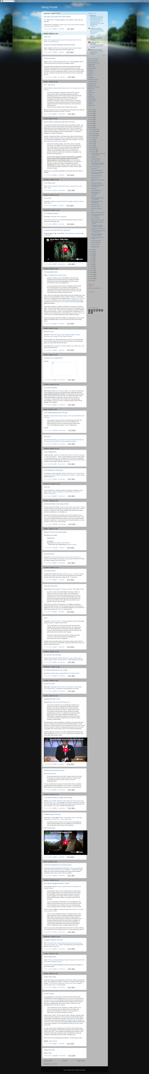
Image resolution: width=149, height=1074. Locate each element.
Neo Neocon (91, 88)
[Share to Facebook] (72, 29)
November (94, 131)
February (93, 149)
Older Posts (81, 1061)
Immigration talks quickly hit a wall (57, 275)
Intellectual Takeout (93, 79)
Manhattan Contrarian (93, 86)
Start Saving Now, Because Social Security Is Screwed (65, 557)
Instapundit (91, 77)
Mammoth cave (48, 331)
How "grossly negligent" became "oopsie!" (57, 883)
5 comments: (61, 764)
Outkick (90, 90)
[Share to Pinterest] (73, 29)
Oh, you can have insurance (52, 655)
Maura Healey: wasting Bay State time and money (59, 122)
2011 (91, 262)
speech (55, 1005)
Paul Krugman (51, 1021)
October (93, 133)
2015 (91, 254)
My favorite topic (49, 554)
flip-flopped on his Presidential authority (65, 301)
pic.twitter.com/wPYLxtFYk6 (62, 542)
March (93, 147)
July (92, 139)
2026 (91, 111)
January (93, 151)
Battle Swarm (91, 66)
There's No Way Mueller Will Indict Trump (59, 61)
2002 (91, 280)
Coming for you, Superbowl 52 (53, 358)
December (94, 129)
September (94, 135)
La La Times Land (49, 183)
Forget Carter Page (50, 977)
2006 (91, 272)
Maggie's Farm (79, 589)
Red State (90, 96)
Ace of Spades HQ (93, 60)
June (92, 141)
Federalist (90, 72)
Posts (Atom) (54, 1064)
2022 (91, 119)
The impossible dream (51, 272)
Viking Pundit (49, 7)
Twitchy (90, 103)
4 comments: (61, 1043)
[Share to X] (70, 29)
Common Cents (92, 68)
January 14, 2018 (71, 544)
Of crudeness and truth (66, 589)
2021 (91, 121)
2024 (91, 115)
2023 (91, 117)
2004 (91, 276)
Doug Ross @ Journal (96, 49)
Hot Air (90, 75)
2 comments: (61, 323)
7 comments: (61, 579)
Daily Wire (90, 70)
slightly (54, 773)
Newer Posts (48, 1061)
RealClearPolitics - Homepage (95, 43)
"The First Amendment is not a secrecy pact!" (58, 865)
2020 (91, 123)
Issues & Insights (92, 81)
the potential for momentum (60, 346)
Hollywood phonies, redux (52, 699)
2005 (91, 274)
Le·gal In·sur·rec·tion (95, 28)
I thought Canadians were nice (53, 940)
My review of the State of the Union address (57, 16)
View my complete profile (94, 288)
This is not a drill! (49, 684)
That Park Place (92, 99)
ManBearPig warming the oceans (54, 770)
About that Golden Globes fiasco (61, 702)
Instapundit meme (55, 219)
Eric (91, 286)
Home (65, 1061)
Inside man (47, 37)
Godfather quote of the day (52, 814)
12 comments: (61, 875)
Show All (103, 55)
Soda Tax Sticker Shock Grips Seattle (69, 507)
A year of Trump (49, 993)
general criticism (68, 998)
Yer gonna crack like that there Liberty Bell (57, 230)
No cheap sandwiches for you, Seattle (55, 670)
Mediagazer (93, 15)
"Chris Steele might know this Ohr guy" (56, 412)
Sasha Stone (91, 98)
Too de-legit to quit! (50, 956)
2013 (91, 258)
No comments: (61, 77)
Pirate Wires (91, 92)
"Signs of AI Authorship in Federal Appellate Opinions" (96, 38)
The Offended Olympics (51, 213)
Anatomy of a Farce (68, 574)
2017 (91, 249)
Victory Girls (91, 105)
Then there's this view (50, 586)
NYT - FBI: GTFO (49, 85)
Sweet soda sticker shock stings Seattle (56, 504)
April (92, 145)
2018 (91, 127)
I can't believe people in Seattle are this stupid (58, 797)
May (92, 143)
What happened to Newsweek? (53, 470)
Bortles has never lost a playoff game (55, 532)
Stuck (45, 618)
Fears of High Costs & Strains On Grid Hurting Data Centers (97, 45)
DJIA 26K (47, 487)
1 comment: (61, 52)
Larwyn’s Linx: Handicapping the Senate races (96, 51)
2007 (91, 270)
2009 (91, 266)
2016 (91, 251)
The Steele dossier (50, 571)
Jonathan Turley (92, 83)
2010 (91, 264)
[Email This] (67, 29)
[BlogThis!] (69, 29)
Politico (90, 94)
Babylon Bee (91, 64)
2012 (91, 260)
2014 (91, 256)
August (93, 137)
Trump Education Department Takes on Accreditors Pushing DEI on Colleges (97, 31)
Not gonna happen (49, 58)
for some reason (62, 733)
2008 (91, 268)
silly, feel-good (75, 1023)
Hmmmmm (47, 436)
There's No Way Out (56, 621)
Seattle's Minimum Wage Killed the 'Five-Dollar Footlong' (65, 673)
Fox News (90, 73)
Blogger (83, 1070)
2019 (91, 125)
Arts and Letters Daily (93, 62)
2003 (91, 278)
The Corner (91, 101)
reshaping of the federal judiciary (75, 1020)
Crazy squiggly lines (50, 452)
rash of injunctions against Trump (63, 391)
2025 (91, 113)
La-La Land (47, 198)
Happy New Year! (49, 1050)
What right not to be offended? (58, 216)
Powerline (54, 1041)
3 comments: (61, 28)
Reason (92, 36)
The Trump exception (50, 387)
